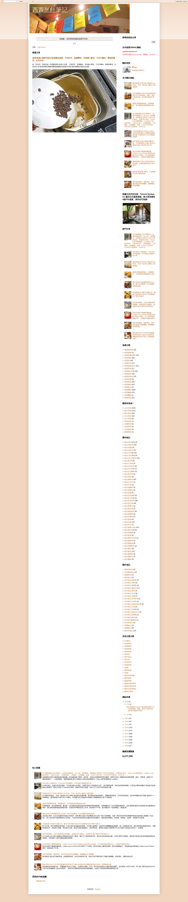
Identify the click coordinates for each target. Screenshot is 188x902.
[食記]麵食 (127, 559)
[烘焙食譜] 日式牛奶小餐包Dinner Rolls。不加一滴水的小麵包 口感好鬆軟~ (144, 85)
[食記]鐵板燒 (128, 543)
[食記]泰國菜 (128, 514)
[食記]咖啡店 (128, 479)
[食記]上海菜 (128, 463)
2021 (127, 724)
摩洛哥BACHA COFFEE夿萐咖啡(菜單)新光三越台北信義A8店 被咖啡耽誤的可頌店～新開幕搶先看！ (77, 864)
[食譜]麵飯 (127, 392)
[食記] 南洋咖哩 (129, 442)
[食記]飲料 (127, 551)
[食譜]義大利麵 (129, 371)
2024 (127, 701)
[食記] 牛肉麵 (128, 453)
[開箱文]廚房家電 (130, 683)
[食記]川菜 (127, 485)
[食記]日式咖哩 (129, 495)
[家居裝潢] (127, 651)
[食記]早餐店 (128, 506)
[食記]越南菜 (128, 540)
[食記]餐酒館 (128, 554)
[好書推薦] (127, 646)
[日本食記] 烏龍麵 (130, 609)
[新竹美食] (127, 410)
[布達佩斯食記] (129, 572)
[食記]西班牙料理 (130, 538)
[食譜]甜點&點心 (130, 366)
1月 (128, 714)
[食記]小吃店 (128, 482)
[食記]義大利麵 (129, 530)
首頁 (74, 43)
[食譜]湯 (127, 360)
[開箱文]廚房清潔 (130, 686)
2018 (127, 734)
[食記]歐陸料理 (129, 511)
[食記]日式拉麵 (129, 498)
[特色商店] (127, 662)
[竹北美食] (127, 416)
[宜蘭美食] (127, 424)
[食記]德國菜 (128, 487)
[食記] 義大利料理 (130, 458)
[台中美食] (127, 418)
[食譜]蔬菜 (127, 374)
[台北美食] (127, 408)
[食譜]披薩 (127, 352)
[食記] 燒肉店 (128, 450)
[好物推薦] (127, 649)
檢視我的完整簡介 (138, 70)
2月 (128, 704)
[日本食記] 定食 (129, 593)
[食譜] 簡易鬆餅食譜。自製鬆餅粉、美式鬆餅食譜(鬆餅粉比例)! (64, 803)
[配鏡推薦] (127, 681)
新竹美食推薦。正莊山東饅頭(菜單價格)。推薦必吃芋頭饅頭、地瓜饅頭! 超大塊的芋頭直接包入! (143, 304)
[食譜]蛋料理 (128, 376)
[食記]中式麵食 (129, 471)
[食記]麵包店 (128, 556)
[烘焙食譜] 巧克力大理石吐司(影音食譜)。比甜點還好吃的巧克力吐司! (143, 163)
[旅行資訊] (127, 657)
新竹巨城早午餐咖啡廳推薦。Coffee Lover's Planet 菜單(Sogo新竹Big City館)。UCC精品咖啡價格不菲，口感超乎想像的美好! (86, 844)
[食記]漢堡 (127, 519)
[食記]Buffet (128, 461)
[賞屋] (126, 673)
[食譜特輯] (127, 398)
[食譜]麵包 (127, 390)
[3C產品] (127, 641)
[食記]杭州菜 (128, 509)
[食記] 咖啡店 (128, 445)
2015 (127, 743)
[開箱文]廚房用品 (130, 689)
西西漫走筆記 (41, 881)
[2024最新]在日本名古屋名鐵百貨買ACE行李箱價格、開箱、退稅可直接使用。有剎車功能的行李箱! (140, 708)
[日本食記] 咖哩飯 (130, 585)
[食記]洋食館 (128, 516)
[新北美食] (127, 413)
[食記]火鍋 (127, 522)
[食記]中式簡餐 (129, 469)
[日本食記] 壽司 (129, 591)
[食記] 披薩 (128, 447)
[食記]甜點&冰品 (130, 527)
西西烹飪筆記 (50, 10)
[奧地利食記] (128, 569)
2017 (127, 737)
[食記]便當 (127, 477)
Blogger (97, 889)
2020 (127, 727)
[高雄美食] (127, 421)
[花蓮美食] (127, 426)
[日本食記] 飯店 (129, 617)
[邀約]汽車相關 (129, 675)
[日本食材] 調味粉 (130, 580)
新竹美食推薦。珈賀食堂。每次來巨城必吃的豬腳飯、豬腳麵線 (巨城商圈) (143, 183)
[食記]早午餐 (128, 503)
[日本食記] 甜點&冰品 (131, 612)
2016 (127, 740)
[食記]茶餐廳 (128, 532)
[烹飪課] (127, 659)
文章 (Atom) (41, 47)
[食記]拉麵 (127, 492)
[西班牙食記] (128, 631)
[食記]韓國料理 (129, 546)
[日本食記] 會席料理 (131, 599)
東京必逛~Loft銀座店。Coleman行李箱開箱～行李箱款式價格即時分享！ (143, 253)
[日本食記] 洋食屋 (130, 601)
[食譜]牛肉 (127, 363)
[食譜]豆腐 (127, 379)
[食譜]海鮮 (127, 358)
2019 (127, 730)
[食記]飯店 (127, 548)
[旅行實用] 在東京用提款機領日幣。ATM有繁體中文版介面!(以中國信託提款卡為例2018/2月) (143, 143)
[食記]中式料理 (129, 466)
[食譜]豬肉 (127, 382)
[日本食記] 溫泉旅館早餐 (132, 604)
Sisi (135, 67)
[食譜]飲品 (127, 387)
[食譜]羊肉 (127, 368)
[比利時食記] (128, 622)
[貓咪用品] (127, 670)
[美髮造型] (127, 665)
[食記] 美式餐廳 (129, 455)
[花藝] (126, 667)
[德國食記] (127, 575)
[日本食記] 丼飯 (129, 583)
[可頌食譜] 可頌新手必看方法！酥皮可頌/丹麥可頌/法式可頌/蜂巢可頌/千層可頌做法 (144, 294)
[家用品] (127, 654)
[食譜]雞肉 (127, 384)
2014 (127, 746)
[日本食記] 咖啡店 (130, 588)
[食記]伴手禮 (128, 474)
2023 (127, 718)
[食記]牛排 (127, 524)
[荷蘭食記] (127, 628)
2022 (127, 721)
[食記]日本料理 (129, 501)
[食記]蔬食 (127, 535)
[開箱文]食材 (128, 691)
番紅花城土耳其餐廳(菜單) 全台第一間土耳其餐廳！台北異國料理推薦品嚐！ (143, 284)
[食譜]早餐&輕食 (130, 355)
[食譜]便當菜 (128, 350)
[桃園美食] (127, 432)
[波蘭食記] (127, 625)
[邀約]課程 (127, 678)
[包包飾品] (127, 643)
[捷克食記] (127, 577)
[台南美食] (127, 429)
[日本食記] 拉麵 (129, 596)
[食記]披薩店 (128, 490)
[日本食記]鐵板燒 (130, 620)
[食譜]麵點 (127, 395)
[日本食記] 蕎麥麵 (130, 615)
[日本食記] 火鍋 (129, 607)
